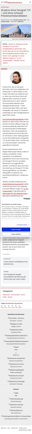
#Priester (10, 297)
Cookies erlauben (16, 229)
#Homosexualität (15, 294)
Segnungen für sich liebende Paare (14, 193)
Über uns (3, 428)
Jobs (9, 428)
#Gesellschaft (6, 294)
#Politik (5, 297)
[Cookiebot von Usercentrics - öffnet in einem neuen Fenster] (23, 199)
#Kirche (23, 294)
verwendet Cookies (22, 224)
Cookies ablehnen (16, 234)
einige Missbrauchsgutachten (13, 184)
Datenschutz (23, 428)
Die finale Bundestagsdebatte (13, 119)
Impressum (14, 428)
